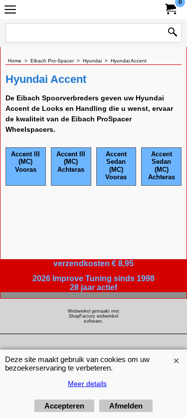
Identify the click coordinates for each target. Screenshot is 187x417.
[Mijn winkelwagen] (170, 9)
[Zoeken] (172, 32)
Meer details (87, 384)
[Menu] (10, 10)
